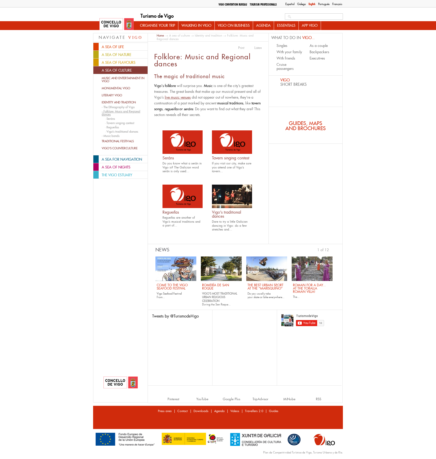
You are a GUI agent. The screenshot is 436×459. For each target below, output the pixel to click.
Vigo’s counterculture (120, 148)
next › (331, 249)
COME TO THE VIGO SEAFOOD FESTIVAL (172, 287)
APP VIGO (310, 25)
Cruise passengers (285, 66)
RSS (318, 399)
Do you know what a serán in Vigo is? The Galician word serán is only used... (182, 167)
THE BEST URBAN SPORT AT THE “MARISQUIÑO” (265, 287)
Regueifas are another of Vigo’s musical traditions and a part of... (181, 221)
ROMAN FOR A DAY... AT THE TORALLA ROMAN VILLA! (309, 288)
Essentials (286, 25)
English (312, 4)
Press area (165, 411)
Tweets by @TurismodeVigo (175, 316)
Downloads (201, 411)
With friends (286, 58)
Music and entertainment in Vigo (123, 80)
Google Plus (231, 399)
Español (289, 4)
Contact (182, 411)
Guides (273, 411)
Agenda (263, 25)
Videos (234, 411)
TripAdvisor (260, 399)
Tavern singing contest (230, 158)
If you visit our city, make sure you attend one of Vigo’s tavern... (231, 167)
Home (160, 35)
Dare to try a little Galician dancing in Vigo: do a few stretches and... (230, 226)
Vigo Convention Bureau (233, 4)
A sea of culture (179, 36)
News (162, 250)
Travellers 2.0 (254, 411)
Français (337, 4)
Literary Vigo (112, 95)
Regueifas (170, 212)
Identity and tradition (119, 102)
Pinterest (173, 399)
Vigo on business (234, 25)
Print (241, 48)
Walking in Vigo (196, 25)
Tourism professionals (263, 4)
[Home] (116, 24)
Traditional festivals (118, 141)
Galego (301, 4)
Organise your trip (157, 25)
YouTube (202, 399)
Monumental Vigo (116, 88)
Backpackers (319, 52)
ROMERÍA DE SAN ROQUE (215, 287)
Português (324, 4)
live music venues (178, 97)
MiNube (289, 399)
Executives (317, 58)
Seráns (168, 158)
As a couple (319, 45)
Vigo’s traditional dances (226, 214)
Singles (282, 45)
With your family (289, 52)
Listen (258, 48)
